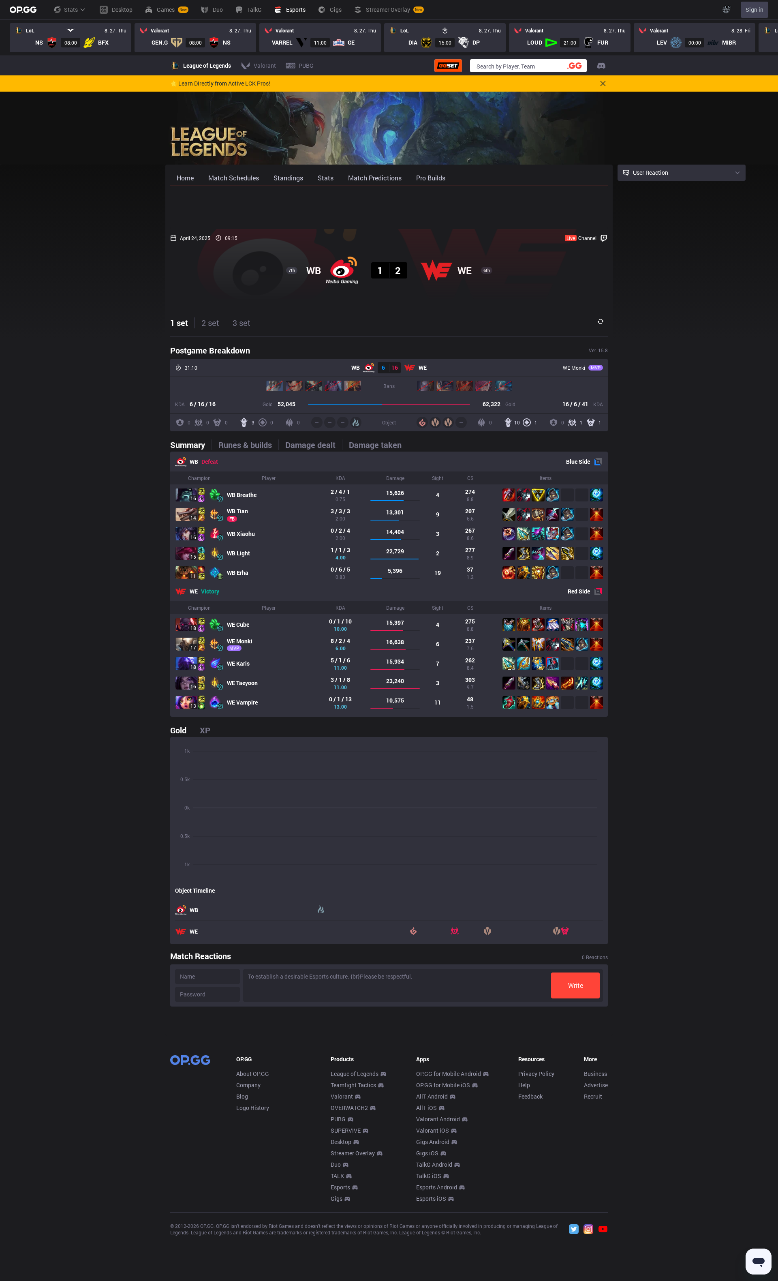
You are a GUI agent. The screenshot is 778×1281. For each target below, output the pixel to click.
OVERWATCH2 (349, 1108)
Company (248, 1085)
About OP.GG (252, 1073)
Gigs (336, 1198)
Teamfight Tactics (353, 1085)
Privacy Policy (536, 1073)
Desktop (341, 1142)
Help (524, 1085)
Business (595, 1073)
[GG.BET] (448, 65)
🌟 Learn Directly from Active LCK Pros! (220, 83)
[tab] (191, 444)
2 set (210, 322)
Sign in (754, 9)
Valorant (342, 1096)
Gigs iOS (427, 1153)
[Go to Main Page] (23, 9)
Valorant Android (438, 1119)
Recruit (593, 1096)
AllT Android (432, 1096)
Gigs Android (432, 1142)
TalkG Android (434, 1164)
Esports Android (436, 1187)
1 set (179, 322)
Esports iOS (431, 1198)
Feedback (530, 1096)
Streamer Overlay (353, 1153)
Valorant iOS (432, 1130)
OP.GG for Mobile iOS (443, 1085)
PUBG (338, 1119)
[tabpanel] (389, 584)
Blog (242, 1096)
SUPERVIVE (346, 1130)
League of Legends (354, 1073)
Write (575, 985)
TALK (337, 1176)
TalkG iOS (428, 1176)
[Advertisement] (389, 207)
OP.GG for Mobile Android (448, 1073)
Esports (340, 1187)
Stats (71, 9)
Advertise (596, 1085)
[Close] (603, 83)
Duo (336, 1164)
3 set (241, 322)
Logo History (252, 1108)
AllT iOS (426, 1108)
